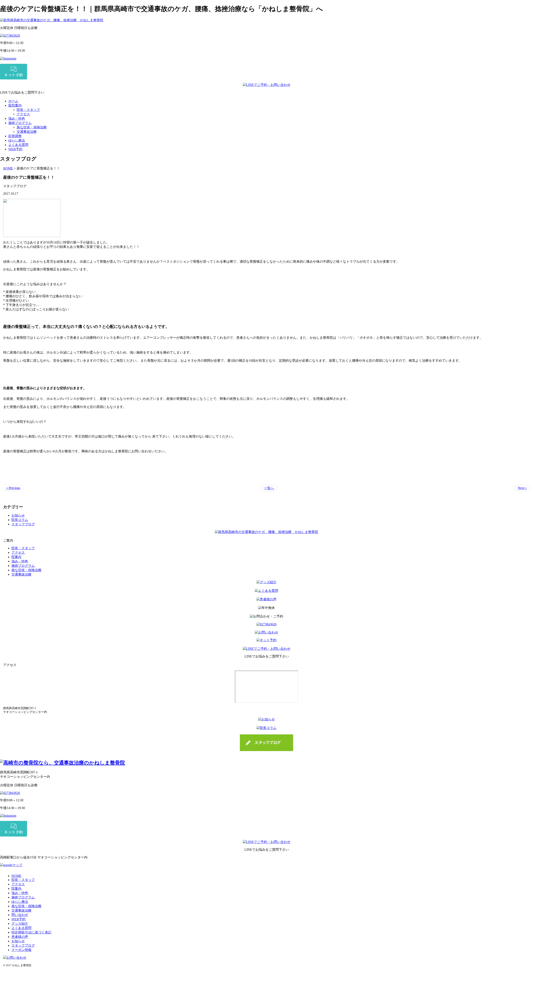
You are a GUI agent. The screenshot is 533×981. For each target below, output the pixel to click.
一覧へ (269, 488)
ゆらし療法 (16, 140)
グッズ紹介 (19, 923)
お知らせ (18, 515)
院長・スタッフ (28, 110)
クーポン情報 (21, 950)
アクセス (23, 114)
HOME (8, 168)
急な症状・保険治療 (32, 127)
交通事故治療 (27, 131)
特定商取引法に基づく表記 (31, 932)
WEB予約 (15, 149)
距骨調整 (15, 136)
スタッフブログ (23, 524)
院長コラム (19, 520)
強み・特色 (16, 118)
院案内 (16, 557)
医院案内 (15, 105)
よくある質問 (18, 145)
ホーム (13, 101)
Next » (522, 488)
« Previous (13, 488)
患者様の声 (19, 936)
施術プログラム (20, 123)
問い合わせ (19, 915)
